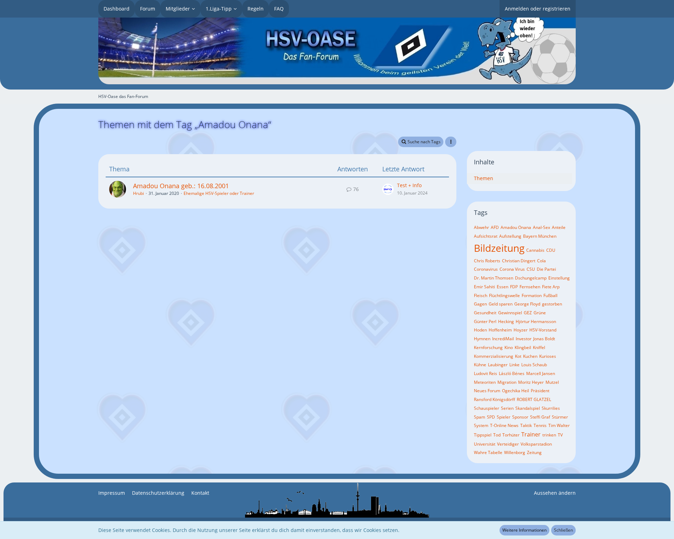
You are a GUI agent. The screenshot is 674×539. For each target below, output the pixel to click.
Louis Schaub (534, 365)
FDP (514, 287)
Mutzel (552, 382)
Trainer (531, 434)
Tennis (540, 425)
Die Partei (546, 269)
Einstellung (559, 278)
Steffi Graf (540, 417)
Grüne (540, 313)
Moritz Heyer (531, 382)
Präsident (540, 391)
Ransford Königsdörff (494, 399)
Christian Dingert (518, 261)
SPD (491, 417)
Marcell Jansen (540, 373)
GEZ (528, 313)
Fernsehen (530, 287)
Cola (541, 261)
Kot (518, 356)
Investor (523, 339)
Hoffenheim (500, 330)
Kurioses (547, 356)
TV (560, 435)
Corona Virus (512, 269)
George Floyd (527, 304)
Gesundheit (485, 313)
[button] (450, 142)
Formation (532, 295)
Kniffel (539, 347)
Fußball (550, 295)
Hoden (480, 330)
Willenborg (514, 452)
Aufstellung (510, 236)
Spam (479, 417)
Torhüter (511, 435)
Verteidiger (508, 444)
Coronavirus (486, 269)
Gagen (480, 304)
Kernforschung (488, 347)
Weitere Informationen (524, 530)
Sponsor (520, 417)
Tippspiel (482, 435)
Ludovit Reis (485, 373)
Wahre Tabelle (488, 452)
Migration (506, 382)
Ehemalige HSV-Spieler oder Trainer (219, 193)
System (481, 425)
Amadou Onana (516, 227)
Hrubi (138, 193)
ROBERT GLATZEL (534, 399)
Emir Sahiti (484, 287)
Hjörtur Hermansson (536, 321)
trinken (549, 435)
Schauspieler (486, 408)
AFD (495, 227)
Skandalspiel (527, 408)
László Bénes (511, 373)
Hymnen (482, 339)
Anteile (559, 227)
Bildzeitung (499, 248)
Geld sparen (501, 304)
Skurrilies (551, 408)
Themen (483, 178)
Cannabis (535, 250)
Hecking (506, 321)
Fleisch (480, 295)
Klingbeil (523, 347)
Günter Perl (485, 321)
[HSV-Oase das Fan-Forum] (337, 51)
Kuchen (530, 356)
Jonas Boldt (544, 339)
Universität (484, 444)
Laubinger (498, 365)
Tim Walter (559, 425)
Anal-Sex (541, 227)
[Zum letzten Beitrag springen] (388, 189)
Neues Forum (487, 391)
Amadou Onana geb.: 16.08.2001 (181, 186)
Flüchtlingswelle (504, 295)
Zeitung (534, 452)
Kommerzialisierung (493, 356)
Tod (497, 435)
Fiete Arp (551, 287)
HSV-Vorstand (542, 330)
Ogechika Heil (515, 391)
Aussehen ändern (555, 492)
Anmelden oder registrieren (537, 8)
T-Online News (504, 425)
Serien (507, 408)
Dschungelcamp (531, 278)
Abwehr (481, 227)
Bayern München (539, 236)
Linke (514, 365)
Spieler (503, 417)
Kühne (480, 365)
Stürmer (560, 417)
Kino (508, 347)
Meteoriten (485, 382)
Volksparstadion (536, 444)
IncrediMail (503, 339)
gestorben (552, 304)
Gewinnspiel (510, 313)
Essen (502, 287)
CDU (550, 250)
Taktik (526, 425)
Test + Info (409, 185)
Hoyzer (521, 330)
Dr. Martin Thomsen (493, 278)
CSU (531, 269)
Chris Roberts (487, 261)
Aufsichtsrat (485, 236)
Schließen (563, 530)
